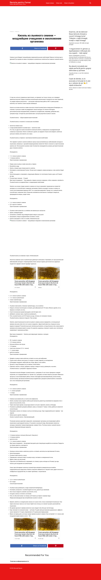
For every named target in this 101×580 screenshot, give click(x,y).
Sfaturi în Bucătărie (69, 3)
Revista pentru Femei (20, 2)
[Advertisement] (50, 17)
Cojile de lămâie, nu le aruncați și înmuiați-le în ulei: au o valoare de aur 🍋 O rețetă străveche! (80, 82)
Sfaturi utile (59, 3)
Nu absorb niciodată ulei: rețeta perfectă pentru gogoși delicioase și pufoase (80, 68)
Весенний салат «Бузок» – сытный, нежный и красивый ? (50, 563)
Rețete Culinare (50, 3)
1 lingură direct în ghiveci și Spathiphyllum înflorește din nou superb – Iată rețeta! (79, 51)
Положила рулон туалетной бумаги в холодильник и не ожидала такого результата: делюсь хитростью (22, 563)
